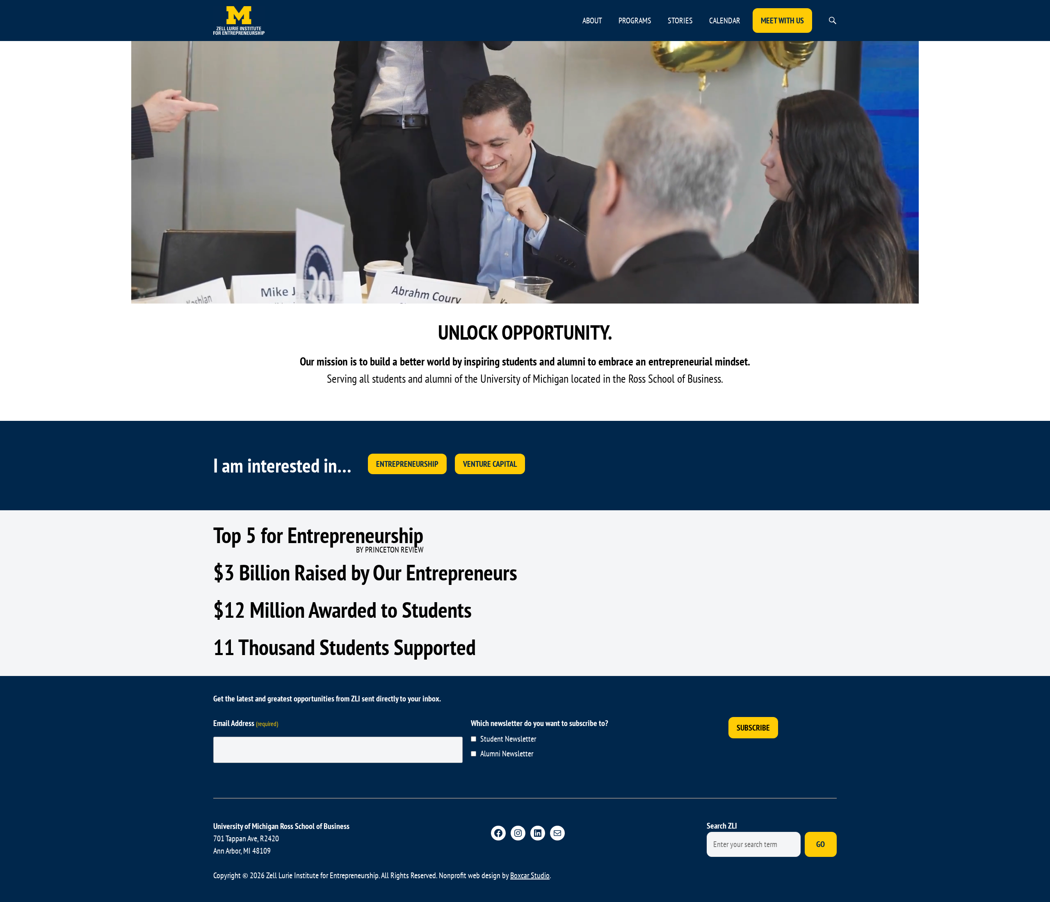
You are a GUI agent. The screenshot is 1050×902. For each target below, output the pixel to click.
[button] (832, 20)
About (592, 20)
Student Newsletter (508, 738)
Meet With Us (782, 20)
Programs (635, 20)
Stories (680, 20)
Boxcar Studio (530, 875)
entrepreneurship (407, 464)
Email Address (245, 723)
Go (820, 844)
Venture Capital (490, 464)
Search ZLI (722, 825)
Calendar (724, 20)
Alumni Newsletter (506, 753)
